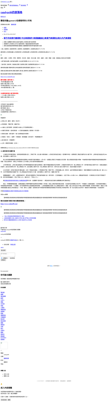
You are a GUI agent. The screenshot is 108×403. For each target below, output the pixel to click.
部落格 (6, 29)
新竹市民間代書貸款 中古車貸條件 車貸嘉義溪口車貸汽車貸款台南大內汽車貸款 (37, 38)
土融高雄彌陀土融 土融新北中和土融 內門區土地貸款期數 (20, 218)
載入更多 (3, 250)
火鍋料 (2, 307)
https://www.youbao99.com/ (8, 76)
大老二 (2, 300)
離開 (9, 399)
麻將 (2, 298)
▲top (2, 247)
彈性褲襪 (3, 296)
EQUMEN (3, 337)
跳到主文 (3, 16)
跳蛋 (2, 313)
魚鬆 (2, 305)
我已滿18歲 (3, 399)
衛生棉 (2, 319)
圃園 (2, 332)
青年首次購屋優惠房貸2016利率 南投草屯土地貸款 (18, 220)
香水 (2, 328)
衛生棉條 (3, 321)
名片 (5, 31)
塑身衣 (2, 334)
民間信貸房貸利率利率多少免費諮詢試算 (15, 180)
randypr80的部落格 (11, 12)
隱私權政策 (62, 381)
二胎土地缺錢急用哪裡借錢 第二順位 (14, 216)
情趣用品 (3, 309)
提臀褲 (2, 339)
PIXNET (42, 381)
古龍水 (2, 330)
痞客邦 (12, 240)
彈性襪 (2, 292)
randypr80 (3, 231)
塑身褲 (2, 336)
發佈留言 (3, 260)
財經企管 (12, 244)
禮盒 (2, 302)
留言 (15, 240)
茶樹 (2, 326)
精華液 (2, 324)
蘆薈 (2, 323)
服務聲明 (69, 381)
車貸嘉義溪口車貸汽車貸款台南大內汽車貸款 (15, 191)
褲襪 (2, 294)
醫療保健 (13, 24)
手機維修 (3, 317)
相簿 (5, 27)
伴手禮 (2, 304)
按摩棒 (2, 311)
